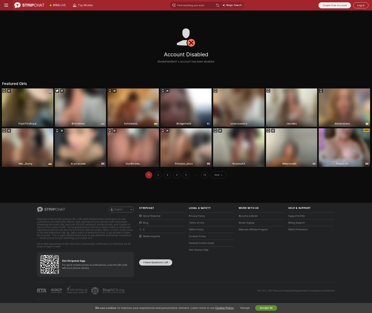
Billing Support (296, 222)
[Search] (217, 5)
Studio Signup (247, 222)
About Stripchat (151, 216)
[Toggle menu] (6, 5)
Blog (145, 222)
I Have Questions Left (155, 262)
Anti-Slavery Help (198, 250)
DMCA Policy (196, 229)
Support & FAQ (296, 216)
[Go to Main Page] (29, 5)
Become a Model (248, 216)
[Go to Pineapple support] (95, 290)
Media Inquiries (151, 236)
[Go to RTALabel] (42, 290)
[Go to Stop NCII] (113, 290)
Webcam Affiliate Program (253, 229)
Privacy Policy (197, 216)
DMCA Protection (298, 229)
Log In (360, 5)
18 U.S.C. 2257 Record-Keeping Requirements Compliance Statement (296, 290)
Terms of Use (196, 222)
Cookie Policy (224, 308)
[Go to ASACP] (57, 291)
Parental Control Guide (201, 243)
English (118, 209)
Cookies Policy (197, 236)
